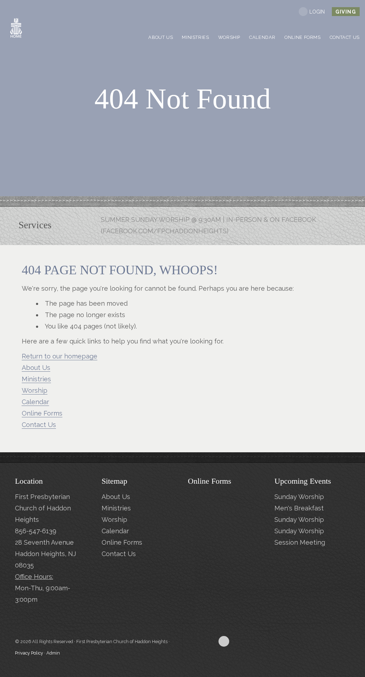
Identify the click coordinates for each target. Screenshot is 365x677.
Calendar (35, 402)
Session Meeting (299, 542)
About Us (36, 367)
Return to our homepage (59, 356)
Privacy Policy (29, 653)
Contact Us (39, 424)
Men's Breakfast (299, 508)
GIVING (345, 12)
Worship (34, 390)
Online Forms (42, 413)
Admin (53, 653)
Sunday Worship (299, 496)
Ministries (36, 379)
